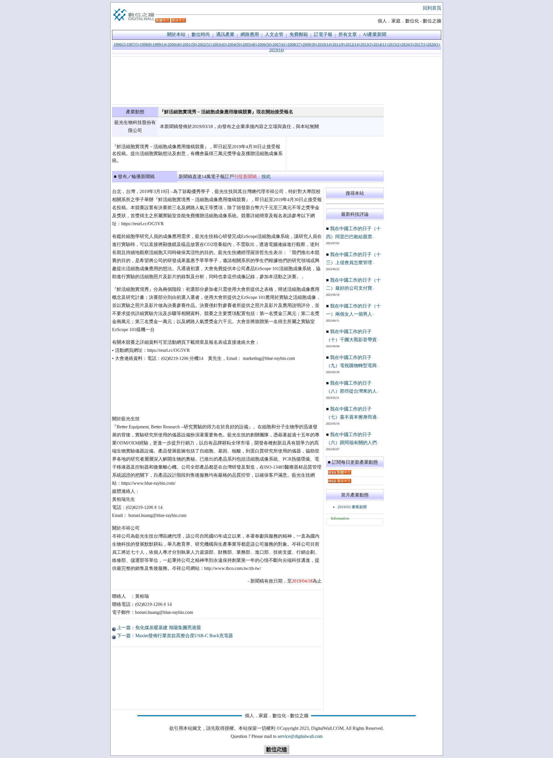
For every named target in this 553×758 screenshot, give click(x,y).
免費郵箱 (298, 34)
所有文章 (347, 34)
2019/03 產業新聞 (352, 507)
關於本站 (176, 34)
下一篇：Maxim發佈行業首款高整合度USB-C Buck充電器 (174, 635)
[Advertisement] (248, 80)
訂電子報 (323, 34)
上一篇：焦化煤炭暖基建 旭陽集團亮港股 (158, 627)
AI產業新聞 (374, 34)
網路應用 (249, 34)
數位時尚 (201, 34)
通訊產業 (225, 34)
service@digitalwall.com (300, 736)
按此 (266, 176)
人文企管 (274, 34)
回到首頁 (432, 7)
